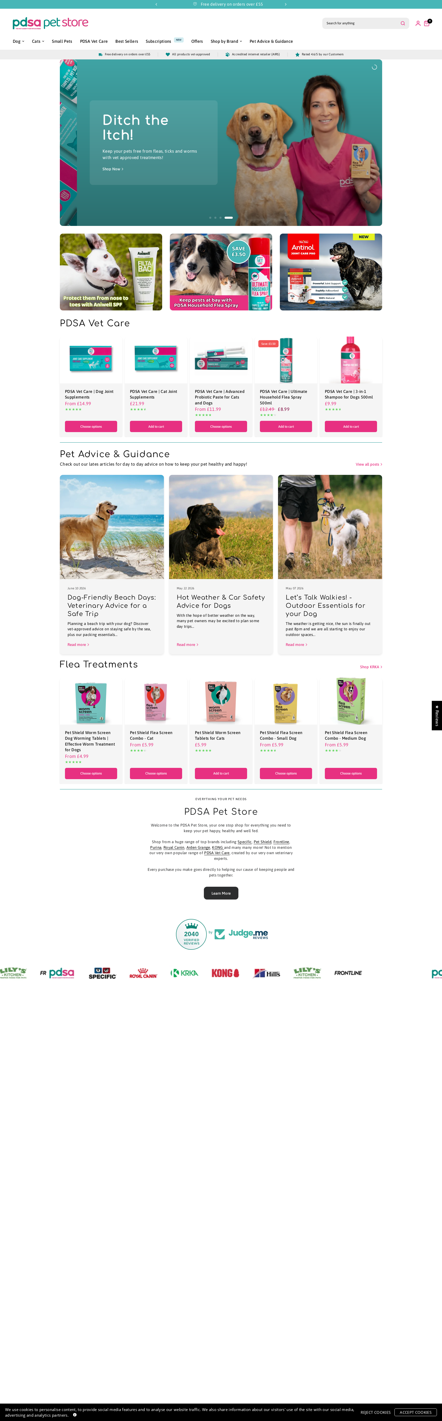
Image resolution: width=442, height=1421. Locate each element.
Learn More (221, 893)
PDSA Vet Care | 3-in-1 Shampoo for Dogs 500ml (349, 394)
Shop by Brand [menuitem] (224, 41)
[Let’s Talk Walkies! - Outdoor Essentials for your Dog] (330, 527)
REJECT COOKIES (376, 1412)
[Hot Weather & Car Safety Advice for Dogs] (221, 527)
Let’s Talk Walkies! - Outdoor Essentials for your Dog (325, 606)
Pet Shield (262, 842)
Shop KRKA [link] (369, 667)
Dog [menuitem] (16, 41)
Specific (245, 842)
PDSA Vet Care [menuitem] (94, 41)
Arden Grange (198, 847)
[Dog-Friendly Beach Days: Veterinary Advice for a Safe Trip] (112, 527)
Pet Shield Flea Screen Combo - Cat (151, 735)
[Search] (402, 23)
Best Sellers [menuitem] (126, 41)
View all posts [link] (367, 464)
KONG (218, 847)
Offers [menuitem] (197, 41)
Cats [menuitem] (36, 41)
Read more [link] (77, 644)
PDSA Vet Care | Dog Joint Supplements (89, 394)
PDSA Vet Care (216, 853)
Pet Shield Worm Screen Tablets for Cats (217, 735)
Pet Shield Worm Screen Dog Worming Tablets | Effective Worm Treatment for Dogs (90, 741)
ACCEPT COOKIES (416, 1412)
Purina (155, 847)
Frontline (281, 842)
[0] (425, 23)
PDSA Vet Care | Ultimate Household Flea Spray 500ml (283, 397)
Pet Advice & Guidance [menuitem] (271, 41)
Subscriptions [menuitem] (158, 41)
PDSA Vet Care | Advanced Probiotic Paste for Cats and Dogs (220, 397)
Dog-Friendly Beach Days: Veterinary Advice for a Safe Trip (112, 606)
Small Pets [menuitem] (62, 41)
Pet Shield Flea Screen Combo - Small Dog (281, 735)
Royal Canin (173, 847)
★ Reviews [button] (437, 715)
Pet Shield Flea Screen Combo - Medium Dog (346, 735)
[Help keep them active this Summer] (302, 142)
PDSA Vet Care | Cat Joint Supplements (153, 394)
